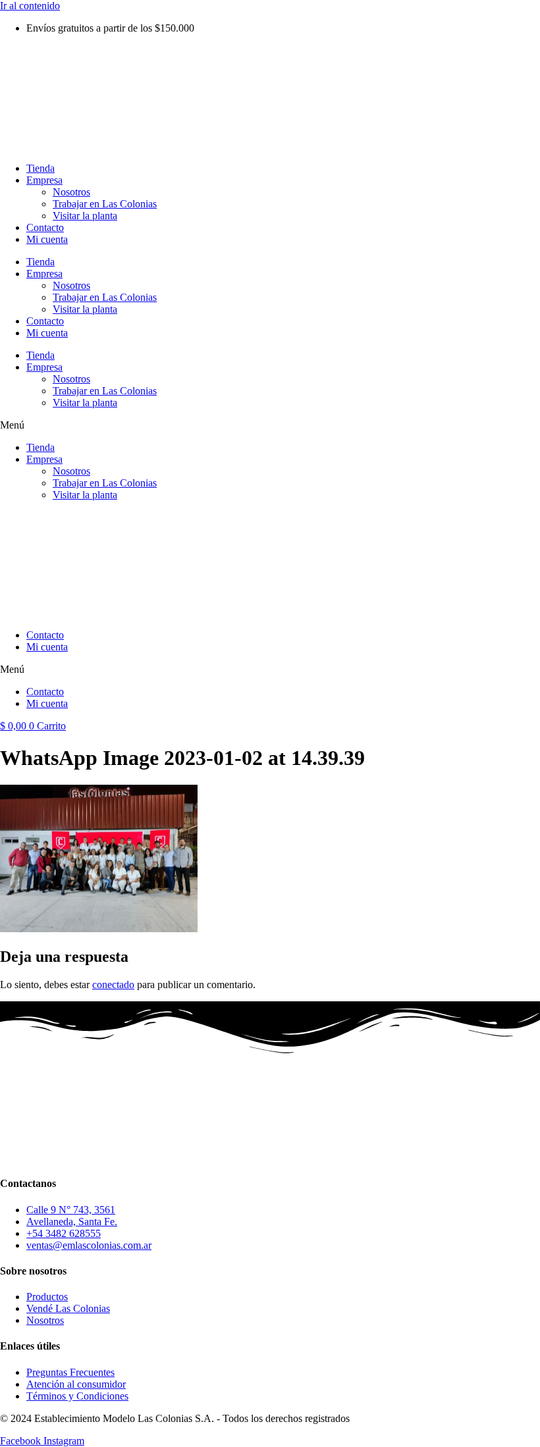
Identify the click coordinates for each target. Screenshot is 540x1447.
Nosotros (71, 191)
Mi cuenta (47, 239)
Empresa (44, 180)
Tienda (40, 168)
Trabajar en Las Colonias (105, 203)
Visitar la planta (85, 215)
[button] (270, 425)
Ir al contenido (30, 5)
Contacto (45, 227)
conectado (113, 984)
